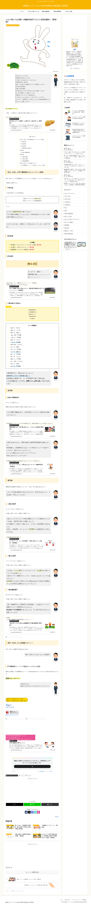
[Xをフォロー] (29, 812)
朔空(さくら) (43, 771)
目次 (30, 136)
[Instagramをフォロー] (32, 812)
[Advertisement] (32, 789)
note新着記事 (69, 76)
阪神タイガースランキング (12, 714)
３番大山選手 (25, 158)
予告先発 (24, 141)
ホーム (61, 899)
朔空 (74, 49)
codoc (51, 771)
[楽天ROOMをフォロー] (38, 812)
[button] (50, 804)
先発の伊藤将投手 (26, 152)
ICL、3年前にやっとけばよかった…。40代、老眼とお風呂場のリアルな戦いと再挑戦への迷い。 (75, 100)
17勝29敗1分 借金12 (26, 148)
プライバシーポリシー (76, 899)
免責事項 (84, 899)
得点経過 (24, 143)
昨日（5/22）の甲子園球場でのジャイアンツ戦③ (32, 139)
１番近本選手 (25, 156)
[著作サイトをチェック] (26, 812)
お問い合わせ (67, 899)
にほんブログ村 (10, 707)
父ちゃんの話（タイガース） (12, 775)
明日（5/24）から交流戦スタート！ (28, 163)
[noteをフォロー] (35, 812)
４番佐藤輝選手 (25, 161)
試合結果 (24, 146)
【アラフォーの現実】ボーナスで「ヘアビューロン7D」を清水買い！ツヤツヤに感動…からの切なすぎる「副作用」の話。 (74, 91)
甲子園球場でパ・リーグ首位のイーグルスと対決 (33, 165)
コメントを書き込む (32, 872)
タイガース (29, 775)
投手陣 (22, 150)
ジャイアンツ (22, 775)
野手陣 (22, 154)
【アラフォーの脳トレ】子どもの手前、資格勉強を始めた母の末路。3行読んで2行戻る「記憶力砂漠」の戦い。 (75, 82)
